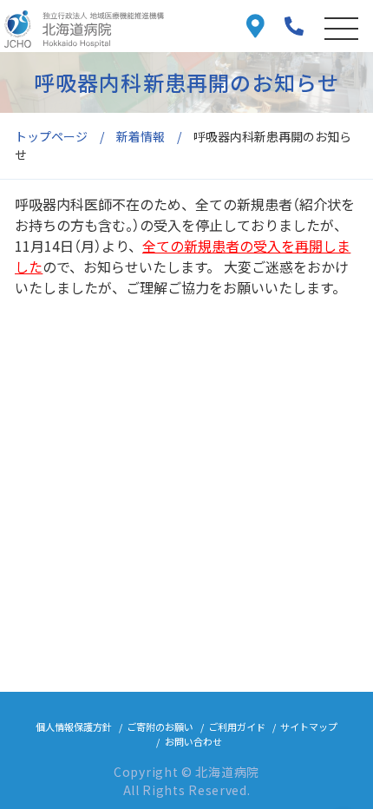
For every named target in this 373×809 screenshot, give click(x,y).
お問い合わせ (193, 741)
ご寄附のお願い (160, 726)
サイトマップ (308, 726)
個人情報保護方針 (74, 726)
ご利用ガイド (236, 726)
